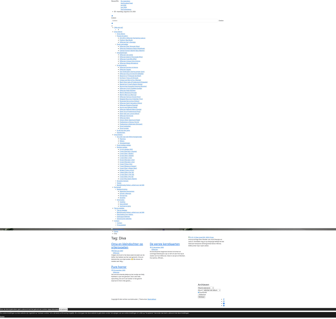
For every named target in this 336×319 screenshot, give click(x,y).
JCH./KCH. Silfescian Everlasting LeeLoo (132, 38)
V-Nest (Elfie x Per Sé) (127, 172)
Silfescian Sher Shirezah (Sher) (130, 46)
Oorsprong (123, 196)
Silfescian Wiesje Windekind (129, 63)
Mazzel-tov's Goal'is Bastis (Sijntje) (131, 84)
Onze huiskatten (125, 126)
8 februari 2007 (118, 251)
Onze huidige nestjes (124, 145)
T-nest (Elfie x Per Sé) (126, 177)
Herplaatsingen (122, 53)
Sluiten (2, 317)
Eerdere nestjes (122, 147)
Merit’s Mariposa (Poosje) (128, 93)
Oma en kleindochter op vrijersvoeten (127, 245)
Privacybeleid (121, 225)
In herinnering (121, 65)
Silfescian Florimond (126, 116)
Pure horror (118, 267)
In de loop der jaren (123, 130)
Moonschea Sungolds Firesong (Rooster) (133, 86)
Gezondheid (124, 204)
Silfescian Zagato (125, 69)
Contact (116, 221)
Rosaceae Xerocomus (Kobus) (129, 101)
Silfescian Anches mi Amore (129, 67)
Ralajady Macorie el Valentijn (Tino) (131, 99)
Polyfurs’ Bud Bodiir (126, 40)
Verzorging (120, 200)
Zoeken (113, 18)
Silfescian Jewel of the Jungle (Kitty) (131, 57)
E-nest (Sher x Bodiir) (126, 154)
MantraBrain (152, 299)
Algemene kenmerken (127, 191)
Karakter (122, 198)
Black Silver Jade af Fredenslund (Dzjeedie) (134, 82)
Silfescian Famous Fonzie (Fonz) (130, 97)
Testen (119, 183)
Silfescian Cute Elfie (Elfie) (128, 59)
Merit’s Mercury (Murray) (128, 95)
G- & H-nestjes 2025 (126, 149)
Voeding (122, 202)
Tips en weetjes (119, 208)
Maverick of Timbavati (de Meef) (130, 76)
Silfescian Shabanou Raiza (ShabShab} (132, 48)
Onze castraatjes (122, 44)
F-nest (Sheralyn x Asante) (128, 151)
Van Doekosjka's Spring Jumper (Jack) (132, 72)
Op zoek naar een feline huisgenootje (129, 137)
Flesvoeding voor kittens (125, 214)
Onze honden (124, 128)
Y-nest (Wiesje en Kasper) (128, 166)
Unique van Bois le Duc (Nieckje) (130, 80)
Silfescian (116, 253)
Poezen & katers (122, 36)
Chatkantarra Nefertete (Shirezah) (131, 124)
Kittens (122, 141)
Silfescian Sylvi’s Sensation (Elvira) (131, 103)
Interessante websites (124, 219)
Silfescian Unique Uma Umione (130, 61)
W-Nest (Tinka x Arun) (127, 170)
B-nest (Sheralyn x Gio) (127, 160)
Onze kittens (118, 135)
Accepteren (63, 309)
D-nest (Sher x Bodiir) (127, 156)
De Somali (117, 187)
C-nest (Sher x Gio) (126, 158)
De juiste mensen (122, 181)
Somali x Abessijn (125, 193)
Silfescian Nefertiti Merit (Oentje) (130, 109)
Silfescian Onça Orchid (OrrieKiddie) (132, 74)
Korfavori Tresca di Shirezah (129, 78)
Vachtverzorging (125, 206)
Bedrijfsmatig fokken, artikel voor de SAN (130, 185)
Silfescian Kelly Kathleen (128, 90)
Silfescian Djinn (125, 118)
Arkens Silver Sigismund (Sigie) (130, 120)
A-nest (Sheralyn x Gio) (127, 162)
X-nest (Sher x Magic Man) (128, 168)
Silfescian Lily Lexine (126, 55)
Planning (123, 139)
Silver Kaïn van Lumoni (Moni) (129, 114)
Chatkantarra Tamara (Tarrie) (129, 122)
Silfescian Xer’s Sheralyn (128, 42)
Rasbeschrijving (122, 189)
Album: (200, 290)
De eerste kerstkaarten (165, 244)
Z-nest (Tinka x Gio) (126, 164)
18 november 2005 (119, 270)
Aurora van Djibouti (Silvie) (128, 107)
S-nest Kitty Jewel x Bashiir (128, 179)
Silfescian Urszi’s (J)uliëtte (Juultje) (131, 88)
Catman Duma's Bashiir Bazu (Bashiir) (132, 51)
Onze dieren (118, 32)
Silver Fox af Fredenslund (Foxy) (130, 111)
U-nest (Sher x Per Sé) (127, 175)
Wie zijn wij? (119, 27)
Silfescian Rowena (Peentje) (129, 105)
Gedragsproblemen (123, 217)
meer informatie (53, 309)
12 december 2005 (158, 247)
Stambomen (121, 133)
